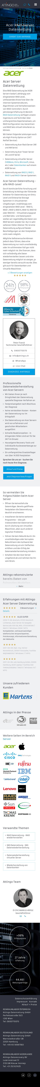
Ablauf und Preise (15, 469)
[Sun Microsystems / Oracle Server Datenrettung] (9, 805)
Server (7, 739)
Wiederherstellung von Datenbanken (17, 866)
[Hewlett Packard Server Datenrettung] (9, 771)
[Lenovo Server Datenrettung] (9, 788)
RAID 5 (8, 175)
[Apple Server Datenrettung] (24, 746)
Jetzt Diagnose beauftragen (19, 476)
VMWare (9, 162)
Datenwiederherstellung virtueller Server (18, 856)
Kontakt (33, 1002)
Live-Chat (20, 366)
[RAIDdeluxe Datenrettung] (9, 797)
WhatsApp (20, 361)
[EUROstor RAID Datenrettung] (9, 763)
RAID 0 (25, 172)
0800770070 (20, 351)
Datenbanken (20, 165)
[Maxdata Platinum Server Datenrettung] (24, 789)
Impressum (22, 1002)
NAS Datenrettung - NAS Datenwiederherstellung (18, 846)
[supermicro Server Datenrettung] (24, 805)
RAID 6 (18, 175)
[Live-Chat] (25, 4)
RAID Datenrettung (11, 115)
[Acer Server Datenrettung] (9, 746)
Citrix (16, 162)
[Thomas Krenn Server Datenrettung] (9, 814)
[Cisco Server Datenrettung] (9, 755)
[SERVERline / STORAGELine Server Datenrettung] (24, 797)
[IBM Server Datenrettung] (24, 771)
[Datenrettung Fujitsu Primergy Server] (24, 764)
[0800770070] (30, 4)
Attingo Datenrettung (11, 68)
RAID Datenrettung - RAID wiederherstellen (18, 836)
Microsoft (24, 162)
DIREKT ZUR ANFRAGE (20, 37)
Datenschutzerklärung (26, 999)
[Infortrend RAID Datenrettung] (9, 779)
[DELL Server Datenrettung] (24, 755)
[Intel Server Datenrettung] (24, 779)
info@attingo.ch (20, 356)
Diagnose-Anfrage (19, 372)
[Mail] (21, 916)
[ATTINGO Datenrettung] (10, 3)
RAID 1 (31, 172)
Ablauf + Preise (29, 1005)
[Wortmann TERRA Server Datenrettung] (24, 814)
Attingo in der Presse (17, 712)
